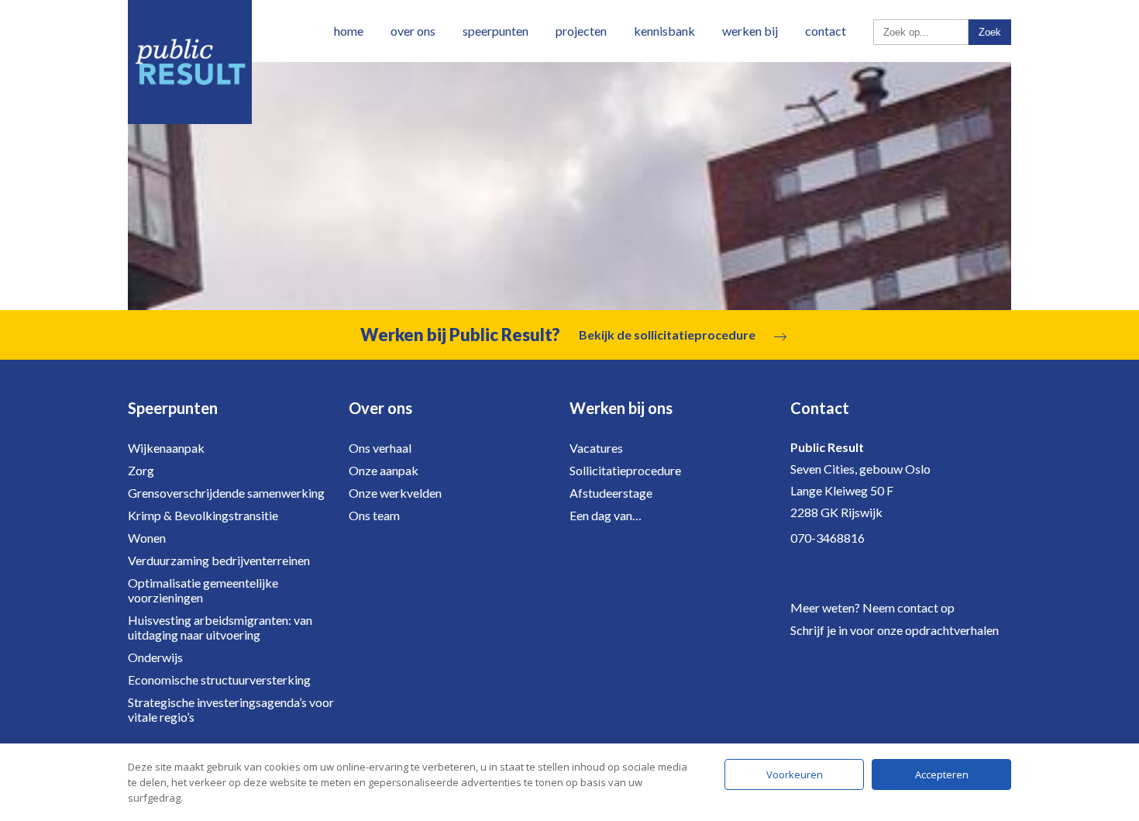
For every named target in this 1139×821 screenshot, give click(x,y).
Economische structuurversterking (219, 679)
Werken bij (750, 30)
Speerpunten (495, 30)
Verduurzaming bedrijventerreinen (219, 560)
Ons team (374, 515)
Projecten (581, 30)
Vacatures (596, 447)
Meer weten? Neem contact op (872, 607)
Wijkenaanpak (166, 447)
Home (348, 30)
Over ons (413, 30)
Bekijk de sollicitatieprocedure (667, 334)
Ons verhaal (380, 447)
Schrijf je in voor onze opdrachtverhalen (894, 630)
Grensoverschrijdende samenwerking (226, 492)
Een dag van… (606, 515)
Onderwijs (155, 657)
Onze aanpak (383, 470)
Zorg (141, 470)
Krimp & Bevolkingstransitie (203, 515)
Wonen (147, 537)
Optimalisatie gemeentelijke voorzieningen (203, 590)
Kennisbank (664, 30)
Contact (825, 30)
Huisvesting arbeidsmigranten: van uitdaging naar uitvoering (220, 627)
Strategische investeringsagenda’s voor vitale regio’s (231, 709)
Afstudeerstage (611, 492)
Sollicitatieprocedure (625, 470)
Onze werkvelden (395, 492)
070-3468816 (827, 537)
